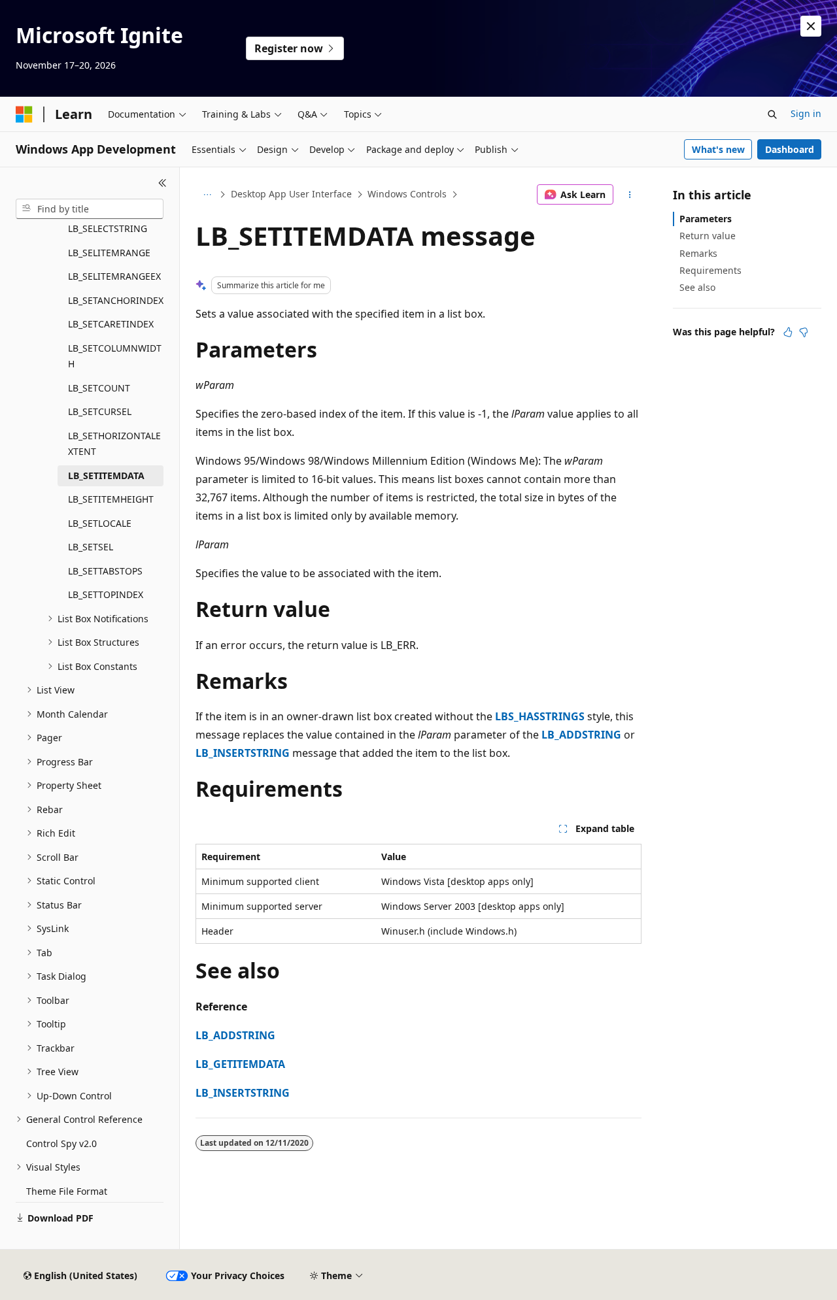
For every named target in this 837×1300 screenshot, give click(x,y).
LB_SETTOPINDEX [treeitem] (105, 594)
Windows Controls (407, 194)
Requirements (710, 270)
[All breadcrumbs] (207, 194)
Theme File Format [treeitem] (66, 1191)
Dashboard (789, 149)
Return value (707, 235)
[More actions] (630, 194)
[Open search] (772, 114)
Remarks (698, 253)
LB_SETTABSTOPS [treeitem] (105, 571)
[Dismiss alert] (810, 26)
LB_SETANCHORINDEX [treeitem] (115, 300)
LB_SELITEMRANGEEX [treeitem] (114, 276)
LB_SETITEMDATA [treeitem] (106, 475)
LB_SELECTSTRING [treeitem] (107, 228)
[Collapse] (162, 183)
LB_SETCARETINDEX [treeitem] (111, 324)
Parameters (705, 218)
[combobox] (89, 209)
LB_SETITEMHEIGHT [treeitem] (111, 499)
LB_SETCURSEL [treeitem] (99, 411)
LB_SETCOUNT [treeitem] (99, 388)
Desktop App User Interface (291, 194)
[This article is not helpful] (803, 332)
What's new (718, 149)
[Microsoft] (24, 114)
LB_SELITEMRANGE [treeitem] (109, 252)
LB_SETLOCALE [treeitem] (99, 523)
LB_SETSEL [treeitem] (90, 547)
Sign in (806, 113)
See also (697, 287)
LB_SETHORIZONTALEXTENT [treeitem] (114, 443)
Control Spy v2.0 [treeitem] (61, 1143)
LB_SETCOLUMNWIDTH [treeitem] (115, 356)
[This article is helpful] (788, 332)
